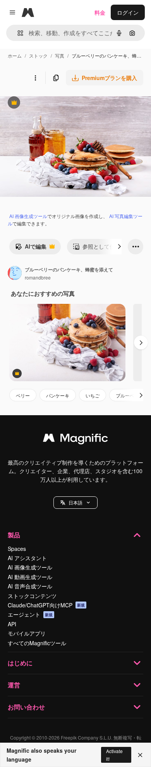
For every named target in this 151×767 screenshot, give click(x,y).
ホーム (15, 55)
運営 (14, 684)
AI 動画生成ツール (30, 577)
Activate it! (114, 755)
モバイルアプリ (27, 633)
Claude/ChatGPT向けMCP (46, 605)
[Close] (140, 755)
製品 (14, 534)
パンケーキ (57, 395)
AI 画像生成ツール (28, 216)
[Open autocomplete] (17, 33)
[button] (75, 502)
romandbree (38, 277)
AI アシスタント (27, 558)
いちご (93, 395)
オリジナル (53, 103)
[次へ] (119, 246)
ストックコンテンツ (32, 596)
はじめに (20, 662)
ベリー (23, 395)
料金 (99, 12)
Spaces (17, 548)
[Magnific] (75, 439)
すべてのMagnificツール (37, 643)
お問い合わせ (26, 706)
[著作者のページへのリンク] (15, 273)
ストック (38, 55)
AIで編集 (30, 248)
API (12, 624)
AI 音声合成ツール (30, 586)
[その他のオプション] (35, 77)
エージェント (30, 614)
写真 (59, 55)
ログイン (128, 12)
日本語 (75, 502)
